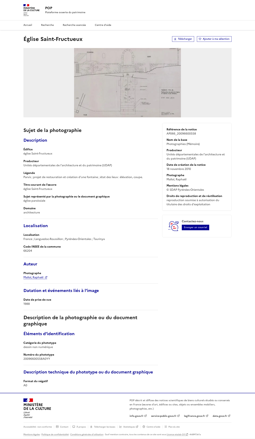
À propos (81, 426)
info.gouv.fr (136, 416)
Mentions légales (31, 434)
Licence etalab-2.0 (176, 434)
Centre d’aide (153, 426)
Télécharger (185, 39)
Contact (64, 426)
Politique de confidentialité (55, 434)
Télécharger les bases (104, 426)
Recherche (47, 25)
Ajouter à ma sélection (216, 39)
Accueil (27, 25)
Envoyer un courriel (195, 227)
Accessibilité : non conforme (37, 426)
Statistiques (129, 426)
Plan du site (174, 426)
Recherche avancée (74, 25)
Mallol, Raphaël (33, 277)
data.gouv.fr (220, 416)
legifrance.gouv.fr (194, 416)
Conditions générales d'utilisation (86, 434)
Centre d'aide (103, 25)
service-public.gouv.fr (163, 416)
